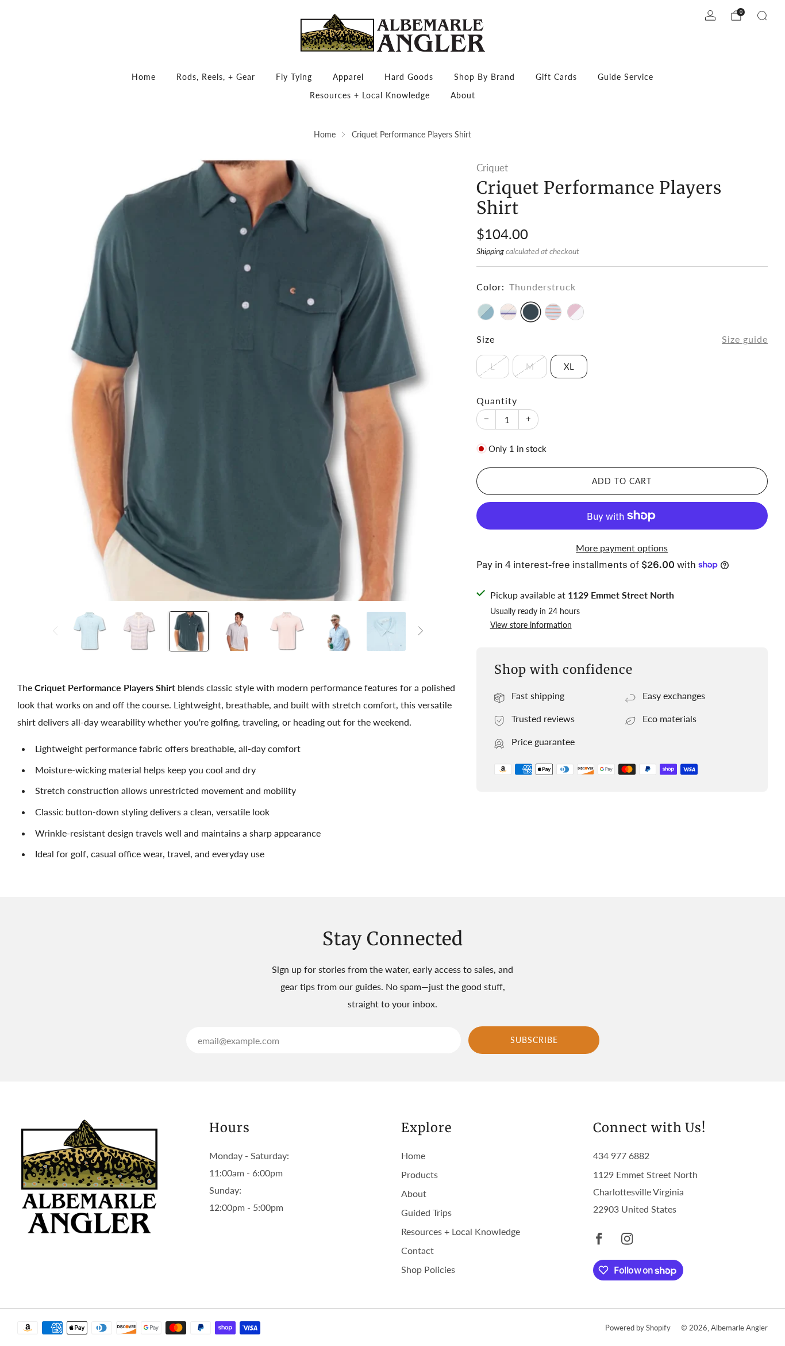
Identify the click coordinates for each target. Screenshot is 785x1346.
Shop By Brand (484, 77)
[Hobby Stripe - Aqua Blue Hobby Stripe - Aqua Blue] (486, 312)
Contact (417, 1250)
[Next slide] (437, 380)
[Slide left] (55, 631)
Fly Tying (294, 77)
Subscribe (534, 1040)
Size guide (745, 338)
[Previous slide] (40, 380)
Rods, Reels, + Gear (215, 77)
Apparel (348, 77)
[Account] (710, 15)
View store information (531, 625)
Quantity (496, 400)
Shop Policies (428, 1269)
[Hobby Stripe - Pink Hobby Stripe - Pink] (575, 312)
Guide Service (625, 77)
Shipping (490, 251)
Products (419, 1174)
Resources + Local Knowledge (370, 95)
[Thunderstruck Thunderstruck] (530, 312)
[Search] (762, 15)
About (463, 95)
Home (144, 77)
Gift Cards (556, 77)
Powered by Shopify (638, 1327)
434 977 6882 (621, 1155)
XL (569, 366)
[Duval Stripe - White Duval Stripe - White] (553, 312)
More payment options (622, 547)
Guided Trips (426, 1212)
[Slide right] (421, 631)
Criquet (492, 168)
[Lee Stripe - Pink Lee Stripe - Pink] (508, 312)
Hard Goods (408, 77)
